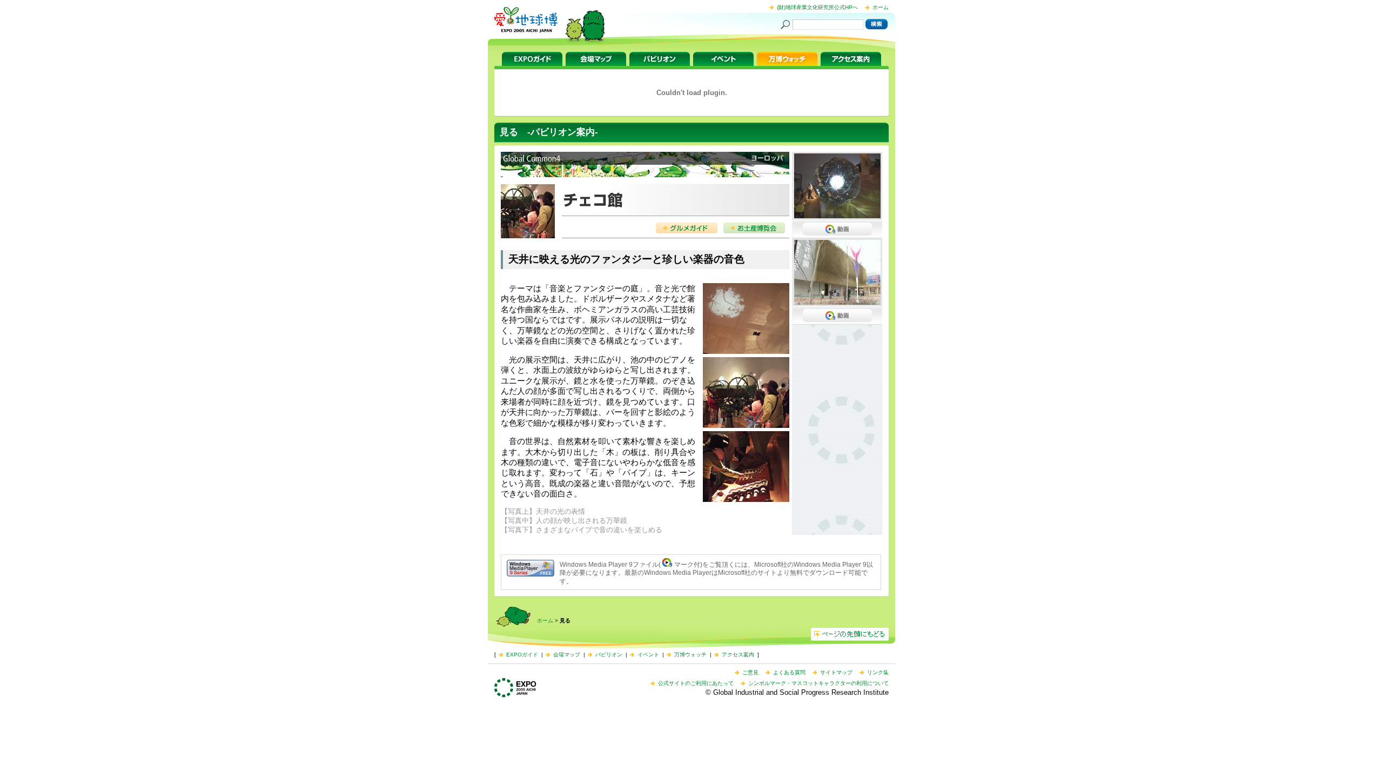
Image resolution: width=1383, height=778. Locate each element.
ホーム (880, 7)
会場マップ (596, 59)
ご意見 (750, 672)
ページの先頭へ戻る (850, 634)
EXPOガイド (532, 59)
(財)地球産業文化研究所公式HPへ (817, 7)
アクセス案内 (851, 59)
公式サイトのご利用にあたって (696, 683)
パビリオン (659, 59)
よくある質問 (789, 672)
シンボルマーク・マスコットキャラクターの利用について (818, 683)
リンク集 (878, 672)
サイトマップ (836, 672)
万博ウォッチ (787, 59)
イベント (723, 59)
